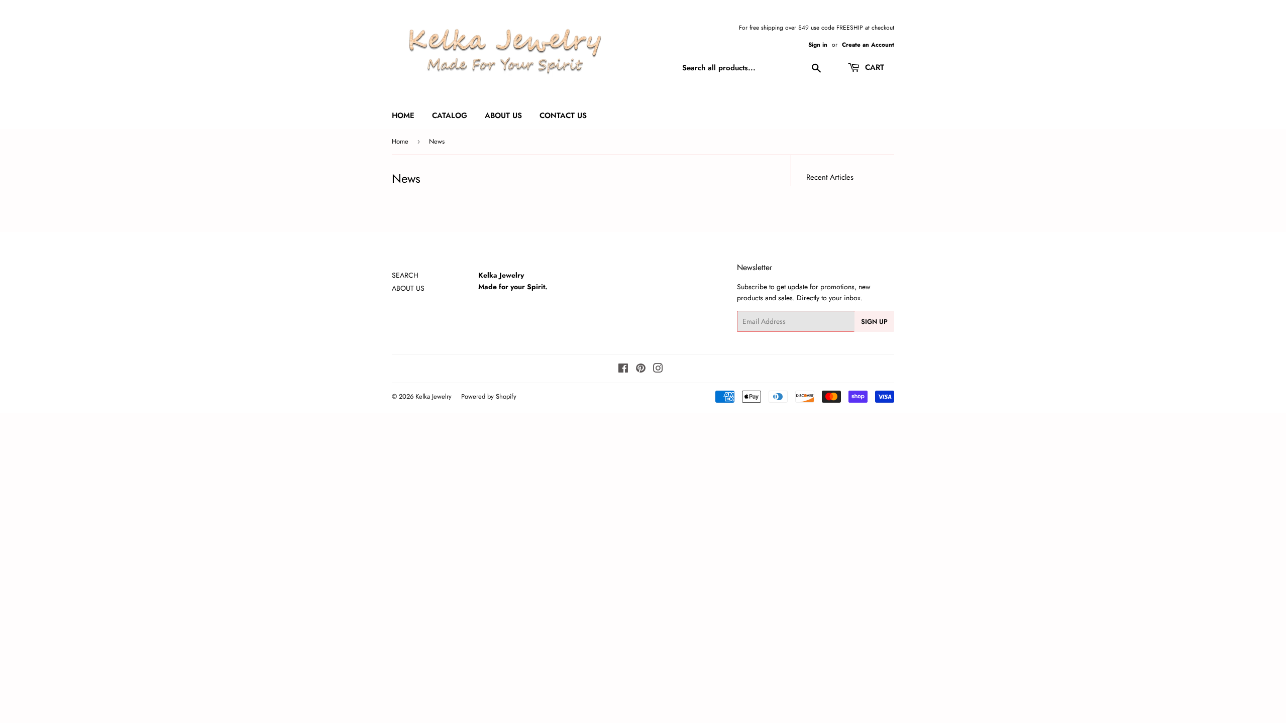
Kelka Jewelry (433, 396)
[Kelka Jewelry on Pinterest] (640, 370)
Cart (873, 67)
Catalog (449, 115)
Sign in (817, 44)
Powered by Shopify (488, 396)
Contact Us (563, 115)
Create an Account (868, 44)
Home (403, 115)
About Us (503, 115)
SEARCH (405, 275)
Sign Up (874, 321)
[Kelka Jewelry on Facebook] (623, 370)
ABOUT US (408, 288)
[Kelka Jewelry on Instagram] (658, 370)
